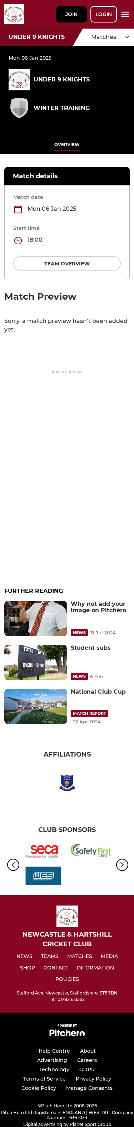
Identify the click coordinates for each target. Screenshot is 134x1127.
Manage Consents (89, 1088)
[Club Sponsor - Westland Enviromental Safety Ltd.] (43, 877)
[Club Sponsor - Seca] (43, 852)
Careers (87, 1060)
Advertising (52, 1060)
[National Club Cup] (35, 706)
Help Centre (54, 1051)
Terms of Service (44, 1079)
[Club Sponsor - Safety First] (91, 852)
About (88, 1051)
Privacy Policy (93, 1079)
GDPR (87, 1069)
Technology (54, 1069)
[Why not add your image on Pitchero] (35, 618)
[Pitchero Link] (67, 1034)
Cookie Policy (38, 1088)
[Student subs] (35, 662)
